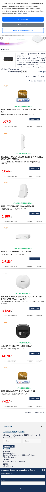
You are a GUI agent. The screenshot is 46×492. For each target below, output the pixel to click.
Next (44, 38)
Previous (2, 38)
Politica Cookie (22, 14)
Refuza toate (23, 25)
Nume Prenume (7, 473)
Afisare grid (42, 72)
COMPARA (39, 126)
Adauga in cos (35, 119)
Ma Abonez (23, 489)
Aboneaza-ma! (8, 446)
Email (3, 480)
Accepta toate (23, 19)
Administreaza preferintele (23, 30)
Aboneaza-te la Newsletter (14, 432)
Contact (6, 449)
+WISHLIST (30, 126)
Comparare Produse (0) (37, 81)
